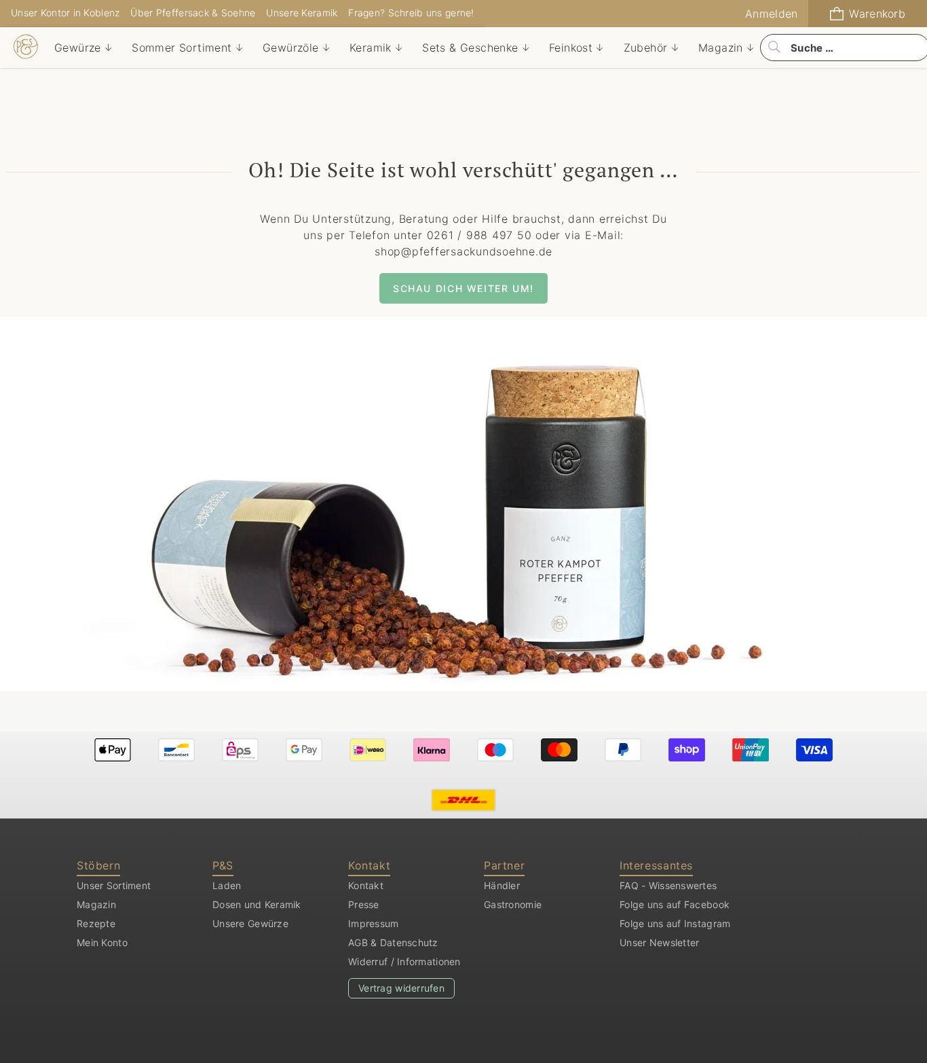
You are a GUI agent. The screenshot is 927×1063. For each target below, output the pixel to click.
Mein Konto (102, 942)
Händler (502, 885)
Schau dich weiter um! (463, 288)
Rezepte (96, 923)
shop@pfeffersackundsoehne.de (463, 251)
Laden (226, 885)
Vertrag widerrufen (401, 988)
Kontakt (365, 885)
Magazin (96, 904)
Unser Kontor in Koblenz (65, 12)
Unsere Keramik (301, 12)
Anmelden (771, 13)
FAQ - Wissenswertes (668, 885)
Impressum (373, 923)
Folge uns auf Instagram (675, 923)
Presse (363, 904)
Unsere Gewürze (250, 923)
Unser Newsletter (659, 942)
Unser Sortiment (114, 885)
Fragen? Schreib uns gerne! (411, 12)
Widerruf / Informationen (404, 961)
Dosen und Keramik (256, 904)
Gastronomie (513, 904)
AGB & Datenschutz (393, 942)
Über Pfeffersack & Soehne (192, 12)
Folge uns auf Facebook (675, 904)
